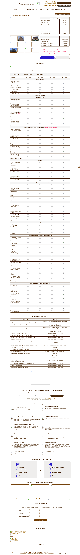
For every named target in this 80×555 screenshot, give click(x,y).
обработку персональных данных (48, 398)
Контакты (63, 9)
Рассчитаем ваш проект (64, 2)
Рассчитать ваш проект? (62, 57)
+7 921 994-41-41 (50, 2)
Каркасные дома (22, 9)
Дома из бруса (30, 9)
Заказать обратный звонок (64, 5)
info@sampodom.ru (50, 3)
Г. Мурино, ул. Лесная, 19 (49, 5)
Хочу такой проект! (47, 57)
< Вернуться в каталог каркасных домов (62, 14)
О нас (15, 9)
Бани (37, 9)
